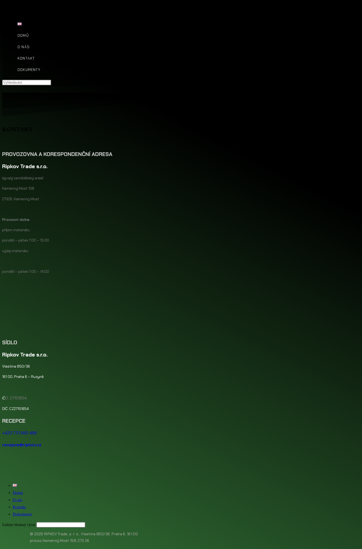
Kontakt (19, 507)
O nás (17, 500)
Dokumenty (22, 514)
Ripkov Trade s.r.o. (26, 7)
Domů (18, 492)
